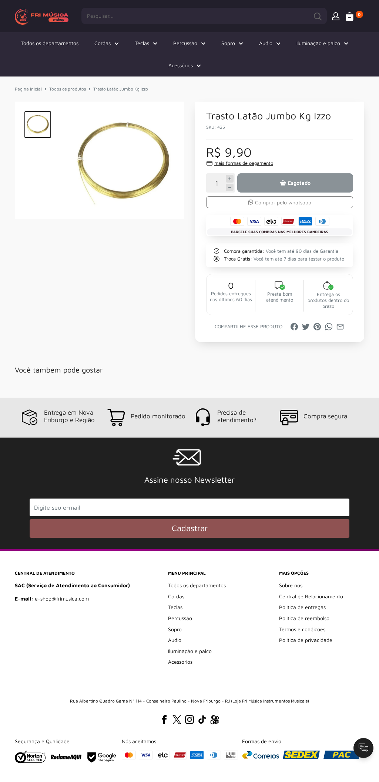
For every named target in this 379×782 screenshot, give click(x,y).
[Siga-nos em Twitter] (176, 719)
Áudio (265, 43)
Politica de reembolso (304, 618)
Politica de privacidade (305, 640)
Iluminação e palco (318, 43)
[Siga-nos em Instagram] (189, 719)
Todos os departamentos (49, 43)
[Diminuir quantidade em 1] (230, 187)
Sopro (228, 43)
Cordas (102, 43)
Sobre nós (290, 585)
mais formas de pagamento (243, 163)
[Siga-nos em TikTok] (202, 719)
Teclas (142, 43)
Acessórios (180, 65)
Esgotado (299, 183)
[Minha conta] (335, 16)
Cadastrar (190, 528)
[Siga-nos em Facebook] (164, 719)
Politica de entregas (302, 607)
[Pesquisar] (317, 16)
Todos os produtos (67, 89)
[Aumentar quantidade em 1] (230, 179)
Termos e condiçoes (302, 629)
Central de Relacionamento (311, 596)
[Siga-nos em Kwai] (214, 721)
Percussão (185, 43)
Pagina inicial (28, 89)
